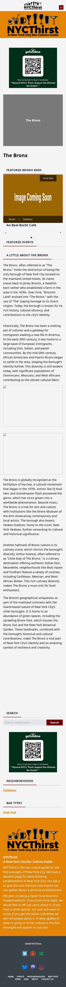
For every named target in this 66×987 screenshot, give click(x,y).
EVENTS (20, 976)
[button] (31, 237)
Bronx (12, 219)
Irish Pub (48, 178)
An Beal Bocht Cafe (21, 225)
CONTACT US (47, 979)
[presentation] (5, 232)
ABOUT (35, 979)
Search (54, 722)
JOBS (26, 979)
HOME (11, 976)
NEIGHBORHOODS (36, 976)
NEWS (18, 979)
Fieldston (28, 219)
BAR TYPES (53, 976)
